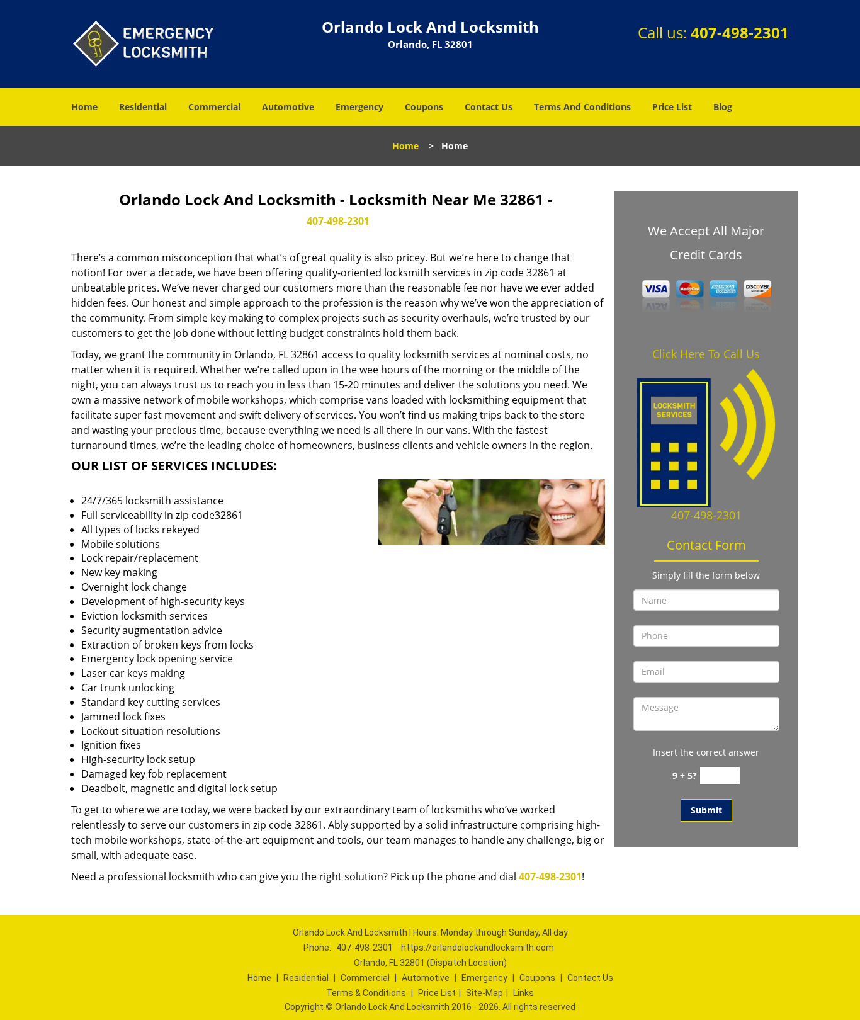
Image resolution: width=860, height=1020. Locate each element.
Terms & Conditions (366, 993)
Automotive (288, 107)
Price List (672, 107)
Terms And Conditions (582, 107)
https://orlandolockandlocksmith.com (477, 948)
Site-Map (484, 993)
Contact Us (488, 107)
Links (523, 993)
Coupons (424, 107)
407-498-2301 (740, 32)
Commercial (214, 107)
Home (84, 107)
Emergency (359, 107)
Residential (143, 107)
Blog (722, 107)
